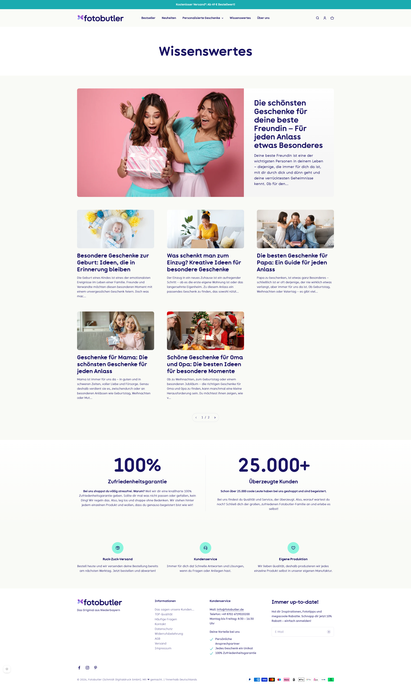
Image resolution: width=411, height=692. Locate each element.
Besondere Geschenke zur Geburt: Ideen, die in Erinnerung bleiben (113, 262)
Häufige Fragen (166, 619)
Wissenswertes (240, 18)
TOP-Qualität (164, 614)
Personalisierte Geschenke (201, 18)
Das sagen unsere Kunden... (174, 609)
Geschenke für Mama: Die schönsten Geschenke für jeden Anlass (112, 364)
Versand (160, 643)
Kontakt (160, 624)
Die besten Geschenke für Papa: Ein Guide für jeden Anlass (292, 262)
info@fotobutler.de (230, 609)
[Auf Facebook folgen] (79, 668)
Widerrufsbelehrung (169, 634)
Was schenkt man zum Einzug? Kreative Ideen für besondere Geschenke (204, 262)
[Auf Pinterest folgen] (95, 668)
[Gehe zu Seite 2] (215, 417)
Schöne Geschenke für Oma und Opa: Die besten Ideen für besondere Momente (205, 364)
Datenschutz (163, 629)
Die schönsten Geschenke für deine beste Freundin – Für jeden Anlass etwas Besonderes (288, 124)
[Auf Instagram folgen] (87, 668)
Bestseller (148, 18)
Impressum (163, 648)
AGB (157, 638)
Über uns (263, 18)
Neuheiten (169, 18)
